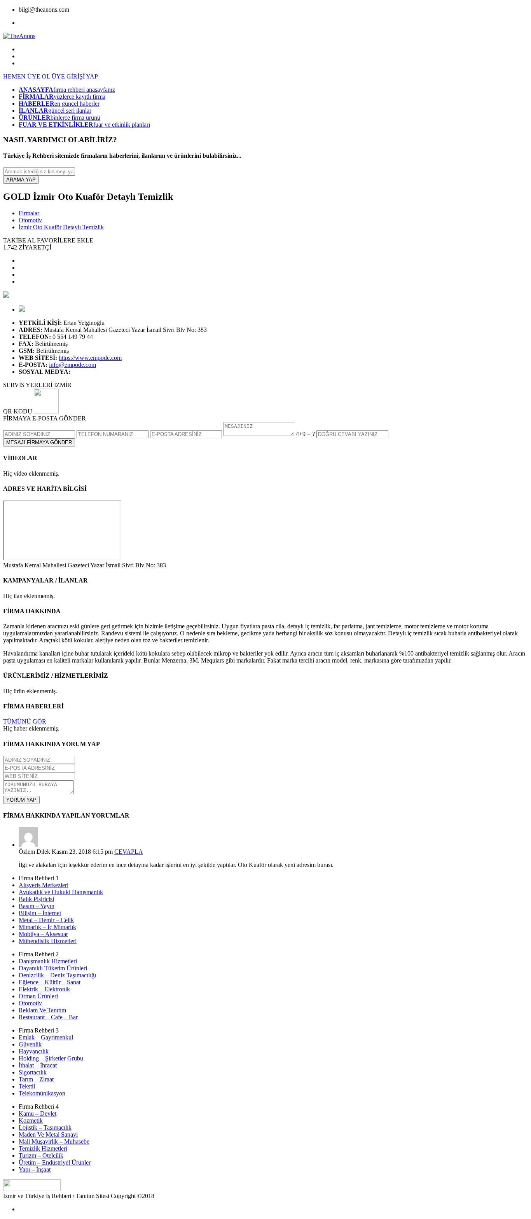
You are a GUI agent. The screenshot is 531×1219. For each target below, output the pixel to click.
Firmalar (29, 213)
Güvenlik (30, 1044)
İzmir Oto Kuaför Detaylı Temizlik (61, 227)
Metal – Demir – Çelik (46, 920)
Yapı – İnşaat (35, 1169)
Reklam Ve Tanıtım (42, 1010)
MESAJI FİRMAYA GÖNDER (39, 442)
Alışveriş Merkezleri (43, 885)
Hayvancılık (34, 1051)
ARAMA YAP (21, 180)
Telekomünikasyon (42, 1093)
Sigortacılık (33, 1072)
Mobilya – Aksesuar (43, 934)
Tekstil (27, 1086)
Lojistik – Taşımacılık (45, 1127)
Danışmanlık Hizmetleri (48, 961)
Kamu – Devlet (37, 1113)
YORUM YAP (21, 800)
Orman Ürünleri (38, 996)
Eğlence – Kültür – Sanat (49, 982)
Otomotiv (30, 220)
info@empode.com (72, 364)
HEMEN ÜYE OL (26, 76)
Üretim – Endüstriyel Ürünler (55, 1162)
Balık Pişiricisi (36, 899)
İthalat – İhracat (38, 1065)
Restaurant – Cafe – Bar (48, 1017)
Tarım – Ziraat (36, 1079)
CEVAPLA (128, 851)
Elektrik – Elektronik (44, 989)
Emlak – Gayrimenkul (46, 1037)
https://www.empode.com (90, 357)
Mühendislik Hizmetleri (48, 941)
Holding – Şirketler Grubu (51, 1058)
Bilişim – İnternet (40, 913)
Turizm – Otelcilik (41, 1155)
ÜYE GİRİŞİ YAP (75, 76)
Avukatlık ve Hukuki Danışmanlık (61, 892)
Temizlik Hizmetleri (43, 1148)
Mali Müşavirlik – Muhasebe (54, 1141)
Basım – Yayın (36, 906)
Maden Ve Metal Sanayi (48, 1134)
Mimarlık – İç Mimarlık (47, 927)
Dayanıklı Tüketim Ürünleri (53, 968)
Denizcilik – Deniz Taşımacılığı (57, 975)
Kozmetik (31, 1120)
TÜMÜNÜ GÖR (24, 721)
